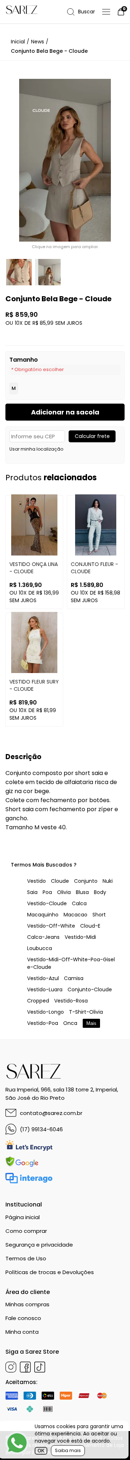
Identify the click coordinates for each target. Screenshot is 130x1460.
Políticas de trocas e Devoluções (49, 1272)
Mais (91, 1023)
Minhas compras (27, 1304)
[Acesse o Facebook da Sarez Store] (25, 1367)
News (37, 41)
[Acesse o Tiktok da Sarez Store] (39, 1367)
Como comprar (26, 1231)
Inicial (18, 41)
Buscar (86, 12)
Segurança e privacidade (39, 1244)
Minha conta (22, 1332)
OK (41, 1450)
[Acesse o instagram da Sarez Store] (10, 1367)
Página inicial (22, 1217)
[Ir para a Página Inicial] (11, 11)
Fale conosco (23, 1318)
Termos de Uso (25, 1258)
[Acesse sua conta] (106, 12)
